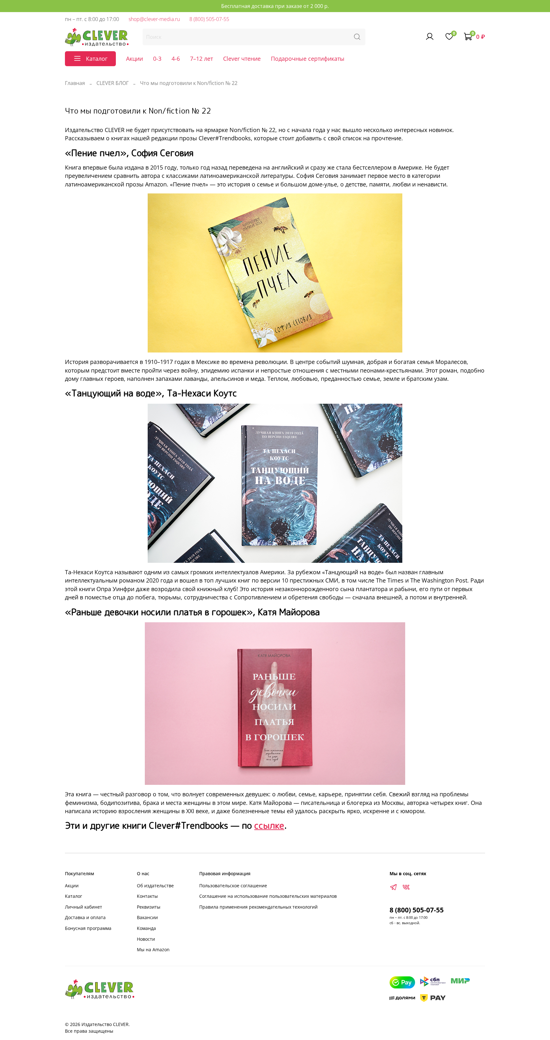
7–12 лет (201, 58)
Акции (134, 58)
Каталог (73, 896)
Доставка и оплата (85, 917)
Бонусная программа (88, 928)
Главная (75, 83)
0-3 (157, 58)
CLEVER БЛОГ (112, 83)
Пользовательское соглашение (233, 886)
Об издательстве (155, 886)
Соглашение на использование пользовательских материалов (268, 896)
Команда (146, 928)
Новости (146, 939)
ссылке (269, 825)
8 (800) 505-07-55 (209, 19)
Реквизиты (148, 907)
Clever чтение (242, 58)
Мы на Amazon (153, 949)
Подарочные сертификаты (307, 58)
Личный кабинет (83, 907)
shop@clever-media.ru (154, 19)
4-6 (176, 58)
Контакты (147, 896)
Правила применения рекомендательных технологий (258, 907)
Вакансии (147, 917)
